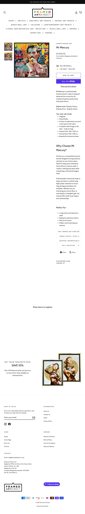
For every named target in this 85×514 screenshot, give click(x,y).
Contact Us (47, 414)
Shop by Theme (71, 106)
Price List (7, 443)
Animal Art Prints (65, 21)
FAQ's (45, 418)
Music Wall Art (58, 29)
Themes (49, 33)
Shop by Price (61, 109)
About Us (46, 411)
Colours (36, 25)
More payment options (68, 86)
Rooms (74, 29)
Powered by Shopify (42, 506)
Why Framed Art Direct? (68, 231)
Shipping (67, 56)
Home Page (7, 440)
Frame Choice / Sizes (68, 236)
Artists (22, 21)
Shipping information (68, 241)
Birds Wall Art (19, 25)
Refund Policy (48, 440)
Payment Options (49, 446)
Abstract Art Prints (41, 21)
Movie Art (41, 29)
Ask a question (68, 245)
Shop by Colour (72, 109)
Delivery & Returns (49, 436)
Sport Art (36, 33)
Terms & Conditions (49, 443)
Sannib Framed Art (64, 43)
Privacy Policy (48, 421)
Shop (12, 21)
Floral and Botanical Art (20, 29)
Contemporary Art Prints (58, 25)
